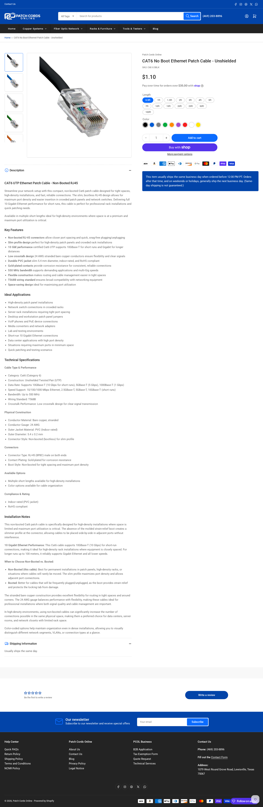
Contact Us (10, 4)
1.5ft (169, 100)
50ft (202, 106)
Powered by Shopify (44, 800)
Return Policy (12, 754)
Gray (158, 124)
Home (7, 37)
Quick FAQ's (11, 749)
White (191, 124)
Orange (171, 124)
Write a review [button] (206, 695)
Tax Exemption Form (145, 754)
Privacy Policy (77, 763)
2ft (180, 100)
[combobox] (139, 16)
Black (145, 124)
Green (165, 124)
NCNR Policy (12, 768)
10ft (157, 106)
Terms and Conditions (17, 763)
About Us (74, 749)
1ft (158, 100)
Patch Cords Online (152, 54)
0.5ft (147, 100)
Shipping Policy (13, 759)
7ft (146, 106)
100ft (148, 112)
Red (184, 124)
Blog (71, 759)
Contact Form (219, 757)
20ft (179, 106)
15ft (168, 106)
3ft (190, 100)
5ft (209, 100)
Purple (178, 124)
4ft (200, 100)
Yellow (198, 124)
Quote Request (142, 759)
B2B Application (142, 749)
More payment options (179, 154)
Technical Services (144, 763)
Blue (151, 124)
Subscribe (197, 721)
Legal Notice (76, 768)
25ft (191, 106)
